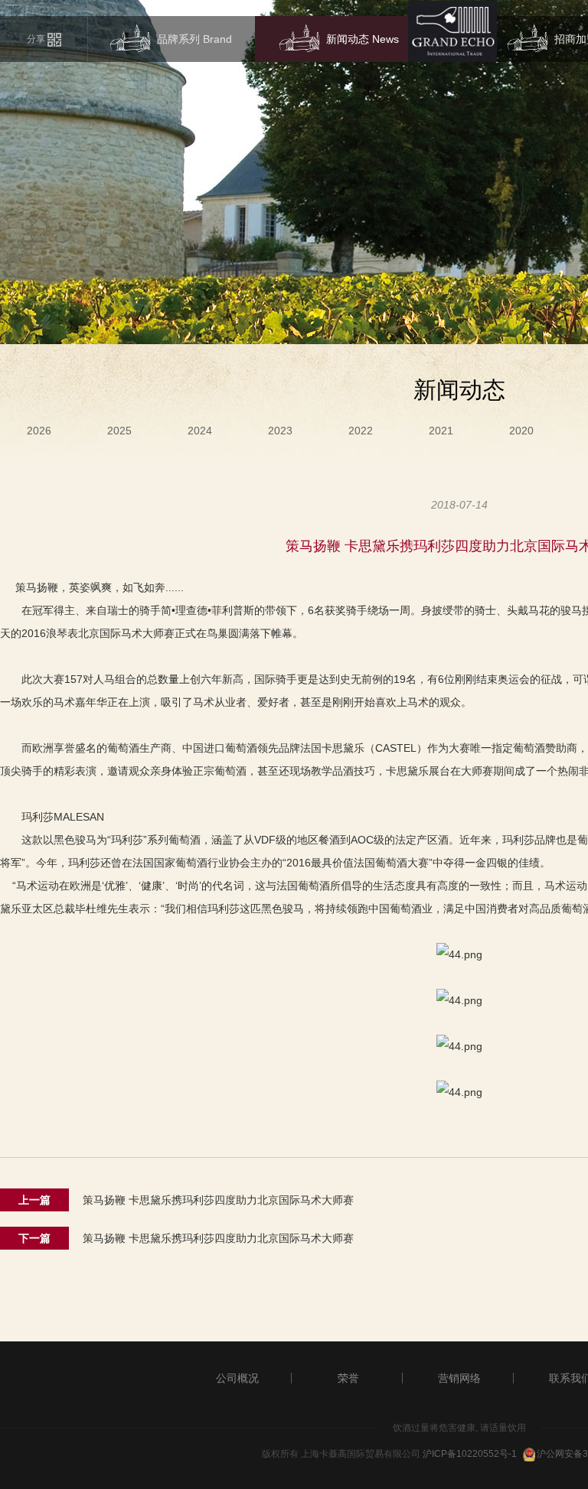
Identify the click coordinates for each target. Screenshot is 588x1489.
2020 (521, 430)
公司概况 (237, 1378)
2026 (39, 430)
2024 (200, 430)
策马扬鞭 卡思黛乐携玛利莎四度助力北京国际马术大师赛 (218, 1200)
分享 (37, 39)
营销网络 (459, 1378)
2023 (280, 430)
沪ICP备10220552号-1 (470, 1453)
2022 (360, 430)
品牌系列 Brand (194, 39)
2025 (119, 430)
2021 (441, 430)
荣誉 (348, 1378)
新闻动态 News (362, 39)
